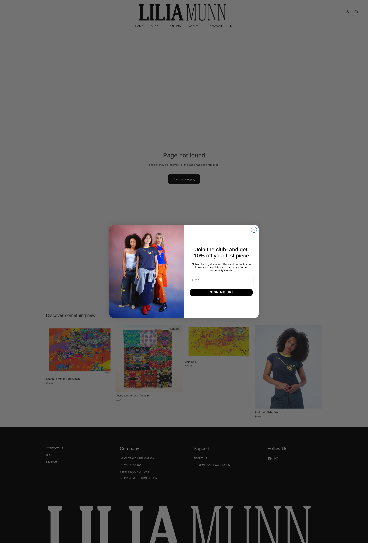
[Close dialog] (254, 230)
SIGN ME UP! (221, 292)
